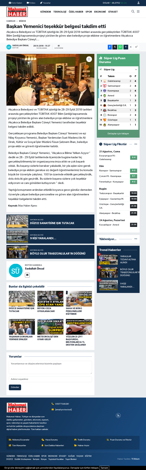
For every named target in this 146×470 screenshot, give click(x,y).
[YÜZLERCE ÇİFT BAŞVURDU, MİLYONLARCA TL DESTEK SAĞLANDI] (79, 327)
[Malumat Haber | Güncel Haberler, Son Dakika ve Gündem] (17, 11)
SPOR (89, 12)
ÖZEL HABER (76, 12)
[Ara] (133, 12)
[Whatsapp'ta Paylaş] (120, 47)
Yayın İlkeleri (71, 459)
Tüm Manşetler (19, 445)
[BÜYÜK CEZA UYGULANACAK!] (50, 298)
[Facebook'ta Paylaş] (110, 47)
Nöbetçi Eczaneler (21, 440)
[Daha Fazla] (125, 47)
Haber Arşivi (83, 445)
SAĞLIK (71, 456)
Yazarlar (47, 3)
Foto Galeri (17, 3)
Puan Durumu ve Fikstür (121, 440)
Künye (44, 459)
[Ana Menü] (138, 12)
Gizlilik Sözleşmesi (22, 459)
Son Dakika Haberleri (54, 445)
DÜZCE (22, 21)
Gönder (15, 387)
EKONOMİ (100, 12)
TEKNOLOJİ (59, 12)
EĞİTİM (88, 456)
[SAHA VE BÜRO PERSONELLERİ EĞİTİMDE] (79, 298)
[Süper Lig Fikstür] (135, 144)
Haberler (10, 21)
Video (32, 3)
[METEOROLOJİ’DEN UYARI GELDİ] (50, 327)
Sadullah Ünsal (34, 268)
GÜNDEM (45, 12)
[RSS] (118, 415)
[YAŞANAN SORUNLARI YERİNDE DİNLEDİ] (22, 327)
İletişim (36, 459)
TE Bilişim (135, 459)
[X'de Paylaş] (114, 47)
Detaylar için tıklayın (118, 133)
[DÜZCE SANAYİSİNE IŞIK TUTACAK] (22, 298)
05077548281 (62, 404)
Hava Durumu (51, 440)
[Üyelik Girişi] (137, 3)
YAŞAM (79, 456)
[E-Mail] (27, 275)
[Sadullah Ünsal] (16, 270)
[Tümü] (135, 239)
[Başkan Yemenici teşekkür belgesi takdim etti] (50, 80)
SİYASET (113, 12)
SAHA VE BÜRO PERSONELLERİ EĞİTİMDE (74, 311)
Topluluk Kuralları (56, 459)
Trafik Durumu (84, 440)
